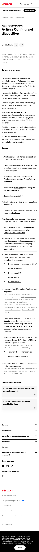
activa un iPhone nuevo (10, 132)
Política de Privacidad (9, 495)
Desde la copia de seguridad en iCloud (22, 264)
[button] (16, 45)
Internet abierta (7, 511)
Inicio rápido (18, 188)
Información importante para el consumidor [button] (14, 454)
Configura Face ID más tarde (14, 233)
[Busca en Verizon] (21, 4)
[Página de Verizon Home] (7, 4)
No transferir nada (14, 282)
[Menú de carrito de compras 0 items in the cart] (31, 4)
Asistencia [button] (6, 441)
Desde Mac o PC (14, 273)
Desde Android (14, 277)
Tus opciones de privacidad (11, 501)
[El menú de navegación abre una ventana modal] (36, 4)
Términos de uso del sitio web (12, 516)
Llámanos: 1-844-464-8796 (11, 10)
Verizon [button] (5, 447)
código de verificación (28, 297)
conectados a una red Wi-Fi (12, 81)
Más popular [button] (7, 430)
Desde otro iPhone (15, 268)
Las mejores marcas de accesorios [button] (15, 436)
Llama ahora (29, 10)
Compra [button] (5, 425)
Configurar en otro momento (18, 356)
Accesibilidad (6, 506)
